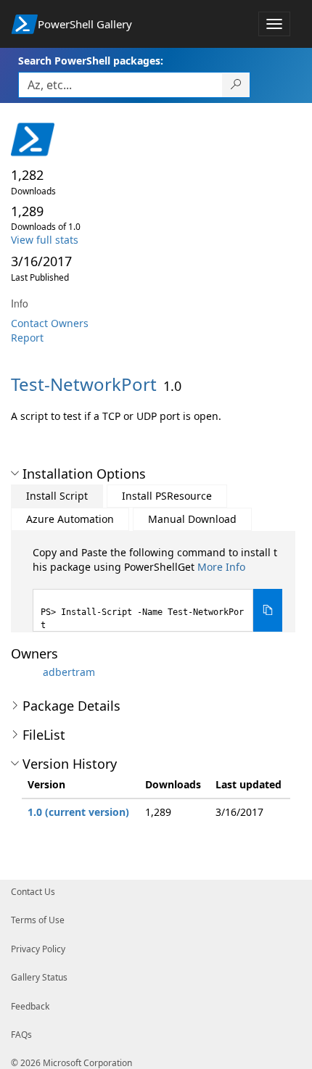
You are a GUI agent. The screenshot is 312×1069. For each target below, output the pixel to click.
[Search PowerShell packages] (236, 85)
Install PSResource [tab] (167, 496)
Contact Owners (50, 323)
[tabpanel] (157, 588)
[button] (15, 473)
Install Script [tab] (57, 496)
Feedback (30, 1006)
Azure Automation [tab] (70, 519)
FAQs (21, 1034)
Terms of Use (38, 920)
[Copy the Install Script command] (267, 610)
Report (27, 337)
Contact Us (33, 892)
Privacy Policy (38, 949)
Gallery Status (39, 977)
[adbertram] (25, 672)
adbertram (69, 672)
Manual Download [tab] (192, 519)
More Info (221, 567)
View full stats (44, 240)
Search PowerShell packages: (90, 60)
